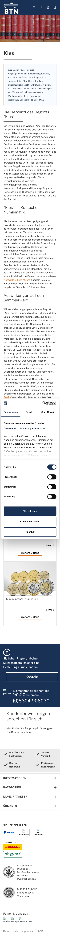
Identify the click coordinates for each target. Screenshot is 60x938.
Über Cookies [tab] (48, 412)
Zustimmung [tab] (11, 412)
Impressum (27, 931)
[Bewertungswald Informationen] (21, 921)
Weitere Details (30, 552)
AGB (40, 931)
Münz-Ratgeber (15, 796)
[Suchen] (40, 7)
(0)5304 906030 (31, 701)
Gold (6, 397)
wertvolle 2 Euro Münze (17, 279)
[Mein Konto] (48, 7)
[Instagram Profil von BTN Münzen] (13, 921)
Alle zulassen (30, 511)
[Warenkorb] (54, 7)
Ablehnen (30, 531)
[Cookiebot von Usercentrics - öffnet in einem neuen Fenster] (42, 403)
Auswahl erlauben (30, 521)
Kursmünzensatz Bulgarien (22, 599)
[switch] (51, 476)
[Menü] (34, 7)
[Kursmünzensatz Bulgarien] (30, 584)
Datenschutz (10, 931)
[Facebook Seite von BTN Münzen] (6, 921)
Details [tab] (29, 412)
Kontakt (32, 677)
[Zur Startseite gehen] (11, 8)
